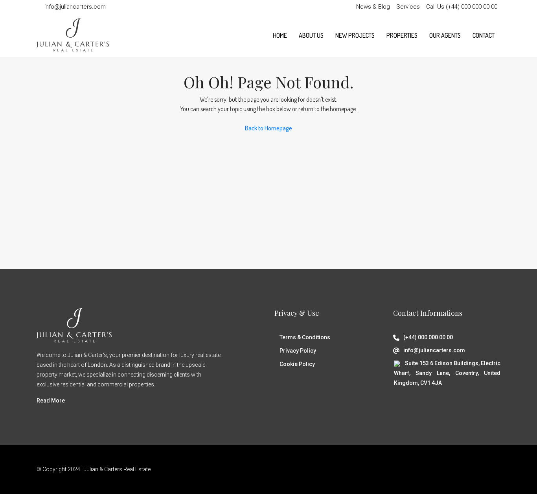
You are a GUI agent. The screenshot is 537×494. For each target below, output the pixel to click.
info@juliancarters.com (434, 350)
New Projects (355, 35)
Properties (401, 35)
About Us (311, 35)
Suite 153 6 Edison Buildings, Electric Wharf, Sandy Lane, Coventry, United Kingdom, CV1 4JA (447, 373)
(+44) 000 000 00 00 (428, 337)
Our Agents (445, 35)
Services (408, 6)
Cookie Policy (297, 364)
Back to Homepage (268, 128)
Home (280, 35)
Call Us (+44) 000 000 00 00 (461, 6)
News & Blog (373, 6)
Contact (484, 35)
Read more (51, 400)
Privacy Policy (298, 351)
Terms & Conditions (305, 337)
